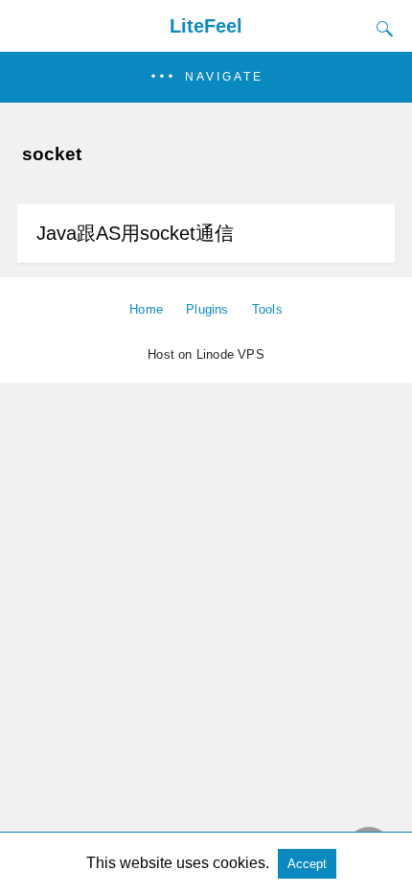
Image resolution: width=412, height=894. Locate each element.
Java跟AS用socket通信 (135, 233)
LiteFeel (206, 25)
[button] (206, 77)
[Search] (380, 28)
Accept (307, 864)
